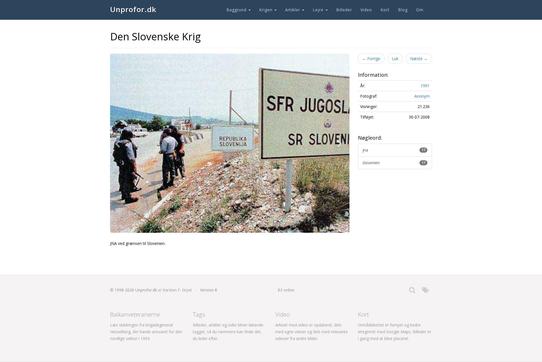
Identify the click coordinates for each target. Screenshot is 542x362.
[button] (118, 143)
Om (419, 9)
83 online (286, 290)
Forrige (371, 58)
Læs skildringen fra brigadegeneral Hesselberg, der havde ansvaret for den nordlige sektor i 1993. (146, 331)
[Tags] (425, 291)
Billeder (344, 9)
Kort (385, 9)
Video (366, 9)
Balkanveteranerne (135, 314)
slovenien (394, 162)
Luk (395, 58)
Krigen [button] (266, 9)
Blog (403, 9)
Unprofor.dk (133, 9)
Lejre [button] (319, 9)
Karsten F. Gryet (177, 290)
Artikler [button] (293, 9)
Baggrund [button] (237, 9)
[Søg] (412, 291)
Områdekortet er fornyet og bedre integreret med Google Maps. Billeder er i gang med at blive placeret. (394, 331)
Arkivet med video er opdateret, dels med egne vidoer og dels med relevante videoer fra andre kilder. (311, 331)
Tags (199, 314)
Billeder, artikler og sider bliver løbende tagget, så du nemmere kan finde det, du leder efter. (228, 331)
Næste (419, 58)
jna (394, 150)
